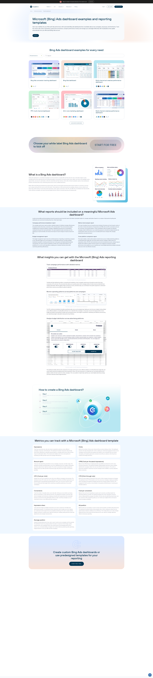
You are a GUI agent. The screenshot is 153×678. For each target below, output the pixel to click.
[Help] (150, 675)
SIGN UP (35, 35)
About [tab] (94, 329)
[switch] (69, 347)
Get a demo (110, 6)
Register (91, 1)
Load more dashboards (76, 123)
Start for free (119, 6)
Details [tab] (76, 329)
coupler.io (34, 7)
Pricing (76, 6)
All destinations (34, 55)
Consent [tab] (58, 329)
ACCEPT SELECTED (76, 351)
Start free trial (77, 563)
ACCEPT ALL (93, 351)
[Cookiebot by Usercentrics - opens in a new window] (97, 326)
